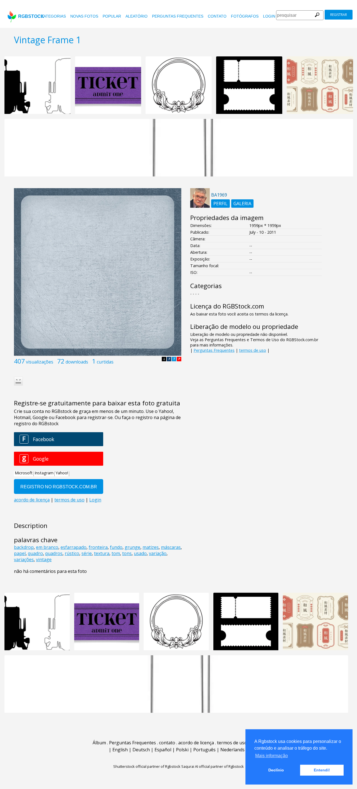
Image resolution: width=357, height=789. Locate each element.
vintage (44, 559)
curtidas (105, 362)
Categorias (53, 16)
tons (127, 553)
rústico (72, 553)
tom (116, 553)
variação (158, 553)
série (86, 553)
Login (269, 16)
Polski (182, 750)
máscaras (171, 547)
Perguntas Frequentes (177, 16)
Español (163, 750)
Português (204, 750)
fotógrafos (245, 16)
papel (20, 553)
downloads (77, 362)
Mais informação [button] (271, 755)
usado (140, 553)
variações (24, 559)
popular (112, 16)
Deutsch (141, 750)
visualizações (39, 362)
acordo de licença (196, 743)
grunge (132, 547)
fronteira (98, 547)
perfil (220, 203)
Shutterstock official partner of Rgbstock (146, 766)
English (120, 750)
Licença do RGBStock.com (227, 306)
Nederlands (232, 750)
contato (217, 16)
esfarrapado (73, 547)
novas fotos (84, 16)
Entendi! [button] (322, 770)
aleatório (137, 16)
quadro (35, 553)
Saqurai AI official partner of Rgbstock (212, 766)
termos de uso (252, 350)
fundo (116, 547)
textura (101, 553)
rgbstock (31, 16)
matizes (151, 547)
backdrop (24, 547)
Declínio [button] (276, 770)
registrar (338, 14)
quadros (53, 553)
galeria (242, 203)
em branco (47, 547)
